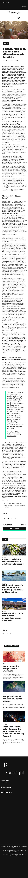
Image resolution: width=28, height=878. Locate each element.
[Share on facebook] (5, 518)
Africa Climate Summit (17, 205)
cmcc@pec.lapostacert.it (19, 854)
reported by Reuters (15, 306)
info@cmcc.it (8, 854)
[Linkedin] (6, 2)
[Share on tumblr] (15, 518)
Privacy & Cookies (14, 855)
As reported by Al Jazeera (9, 278)
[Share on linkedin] (12, 518)
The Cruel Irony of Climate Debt (14, 503)
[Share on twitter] (8, 518)
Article (6, 43)
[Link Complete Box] (14, 582)
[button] (19, 18)
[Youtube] (5, 2)
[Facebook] (3, 2)
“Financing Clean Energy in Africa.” (15, 248)
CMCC (9, 846)
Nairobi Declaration (10, 362)
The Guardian (20, 483)
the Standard (11, 436)
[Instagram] (8, 2)
